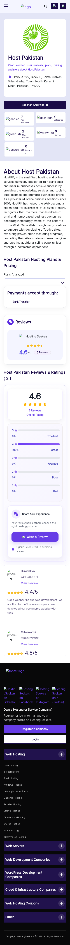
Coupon (28, 149)
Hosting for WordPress (16, 791)
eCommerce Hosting (15, 837)
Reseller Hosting (12, 804)
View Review (29, 583)
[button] (35, 754)
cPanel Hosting (12, 771)
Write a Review (37, 537)
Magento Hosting (13, 797)
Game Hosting (11, 830)
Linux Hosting (11, 765)
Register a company (35, 729)
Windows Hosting (13, 784)
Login (35, 739)
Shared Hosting (12, 824)
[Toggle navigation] (6, 6)
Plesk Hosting (11, 778)
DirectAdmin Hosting (14, 817)
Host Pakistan (25, 57)
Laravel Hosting (12, 811)
